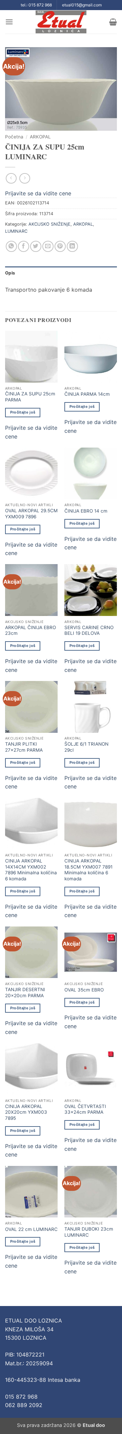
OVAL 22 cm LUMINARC (31, 1229)
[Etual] (61, 21)
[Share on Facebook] (23, 246)
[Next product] (11, 178)
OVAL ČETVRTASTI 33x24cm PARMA (85, 1109)
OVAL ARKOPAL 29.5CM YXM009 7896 (31, 513)
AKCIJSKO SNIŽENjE (49, 224)
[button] (9, 21)
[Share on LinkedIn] (72, 246)
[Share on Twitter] (35, 246)
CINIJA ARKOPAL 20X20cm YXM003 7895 (26, 1112)
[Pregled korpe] (113, 21)
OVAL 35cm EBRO (84, 989)
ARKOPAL (40, 136)
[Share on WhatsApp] (11, 246)
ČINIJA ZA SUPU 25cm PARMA (30, 396)
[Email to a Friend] (48, 246)
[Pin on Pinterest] (60, 246)
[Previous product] (24, 178)
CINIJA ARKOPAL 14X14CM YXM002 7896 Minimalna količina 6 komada (31, 869)
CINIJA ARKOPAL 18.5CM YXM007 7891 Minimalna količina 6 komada (88, 869)
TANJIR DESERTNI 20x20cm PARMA (25, 992)
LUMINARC (16, 231)
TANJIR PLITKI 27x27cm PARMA (24, 747)
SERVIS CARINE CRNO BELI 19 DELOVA (89, 630)
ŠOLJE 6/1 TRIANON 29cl (86, 747)
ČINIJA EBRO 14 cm (85, 511)
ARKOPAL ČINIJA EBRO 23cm (30, 630)
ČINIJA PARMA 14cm (87, 394)
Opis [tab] (10, 272)
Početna (14, 136)
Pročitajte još (23, 412)
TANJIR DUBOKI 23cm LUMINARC (88, 1232)
